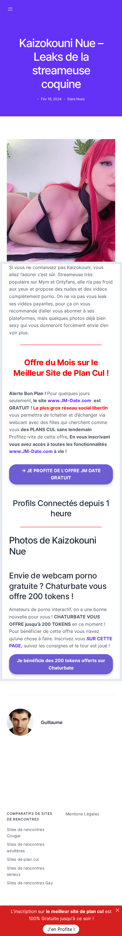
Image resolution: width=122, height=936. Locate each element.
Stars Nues (76, 99)
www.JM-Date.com (69, 400)
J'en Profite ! (61, 929)
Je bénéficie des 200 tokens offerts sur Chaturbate (61, 664)
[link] (117, 910)
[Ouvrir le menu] (10, 9)
